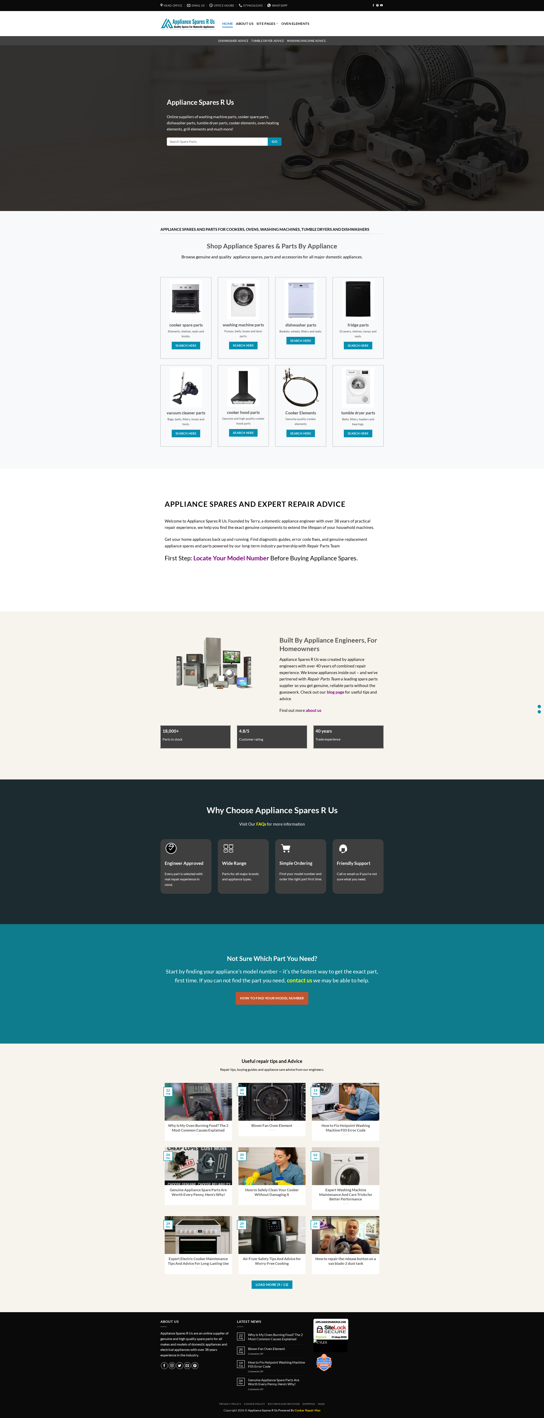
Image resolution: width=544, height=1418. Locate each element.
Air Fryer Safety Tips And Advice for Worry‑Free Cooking (272, 1261)
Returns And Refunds (284, 1403)
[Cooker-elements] (539, 706)
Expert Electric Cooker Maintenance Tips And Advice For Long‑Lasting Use (198, 1261)
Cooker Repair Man (307, 1410)
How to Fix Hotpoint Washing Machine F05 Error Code (346, 1128)
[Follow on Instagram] (172, 1365)
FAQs (321, 1403)
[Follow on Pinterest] (377, 5)
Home (227, 23)
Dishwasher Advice (233, 40)
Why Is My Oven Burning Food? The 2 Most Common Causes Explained (198, 1128)
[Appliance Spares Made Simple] (188, 24)
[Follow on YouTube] (381, 5)
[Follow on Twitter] (179, 1365)
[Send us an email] (187, 1365)
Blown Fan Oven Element (271, 1126)
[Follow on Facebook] (373, 5)
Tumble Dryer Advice (267, 40)
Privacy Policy (230, 1403)
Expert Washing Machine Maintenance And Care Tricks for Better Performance (345, 1194)
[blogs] (539, 711)
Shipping (308, 1403)
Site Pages (265, 23)
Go (274, 141)
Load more (272, 1284)
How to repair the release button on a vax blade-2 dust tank (345, 1261)
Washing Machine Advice (306, 40)
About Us (245, 23)
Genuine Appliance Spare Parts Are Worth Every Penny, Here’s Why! (198, 1192)
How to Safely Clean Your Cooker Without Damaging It (272, 1192)
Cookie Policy (254, 1403)
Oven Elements (295, 23)
